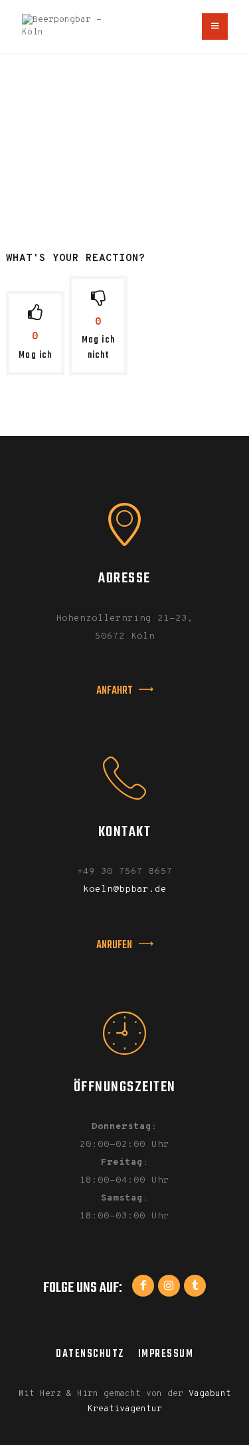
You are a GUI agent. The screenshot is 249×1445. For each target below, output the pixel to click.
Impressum (166, 1354)
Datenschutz (90, 1354)
